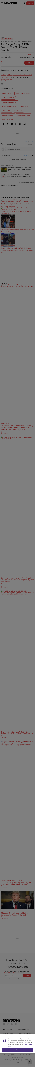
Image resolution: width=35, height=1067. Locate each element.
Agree (17, 1049)
